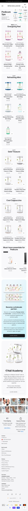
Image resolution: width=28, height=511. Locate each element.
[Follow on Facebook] (8, 494)
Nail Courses (4, 443)
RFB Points (4, 453)
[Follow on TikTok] (20, 494)
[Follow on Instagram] (12, 494)
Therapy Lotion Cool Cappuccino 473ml (20, 239)
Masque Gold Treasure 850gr (8, 190)
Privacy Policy (5, 462)
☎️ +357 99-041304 (6, 439)
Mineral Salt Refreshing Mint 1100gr (8, 96)
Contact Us (4, 437)
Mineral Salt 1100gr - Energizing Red (8, 45)
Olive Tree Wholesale (6, 455)
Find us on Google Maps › (7, 489)
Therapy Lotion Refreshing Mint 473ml (20, 118)
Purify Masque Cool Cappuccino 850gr (8, 239)
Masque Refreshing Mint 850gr (8, 117)
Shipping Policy (5, 464)
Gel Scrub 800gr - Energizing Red (20, 45)
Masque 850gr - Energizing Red (8, 65)
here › (22, 431)
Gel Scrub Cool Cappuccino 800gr (20, 218)
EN (25, 4)
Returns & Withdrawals (6, 451)
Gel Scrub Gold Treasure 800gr (20, 170)
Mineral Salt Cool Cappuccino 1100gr (8, 218)
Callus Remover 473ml (10, 268)
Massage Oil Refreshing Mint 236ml (8, 140)
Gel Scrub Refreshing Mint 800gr (20, 95)
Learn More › (14, 335)
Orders (3, 449)
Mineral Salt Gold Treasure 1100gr (8, 170)
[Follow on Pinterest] (16, 494)
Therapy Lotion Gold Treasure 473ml (19, 190)
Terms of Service (5, 460)
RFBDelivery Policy (6, 468)
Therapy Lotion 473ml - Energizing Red (20, 66)
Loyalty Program (5, 470)
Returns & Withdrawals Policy (8, 466)
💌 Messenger (5, 441)
